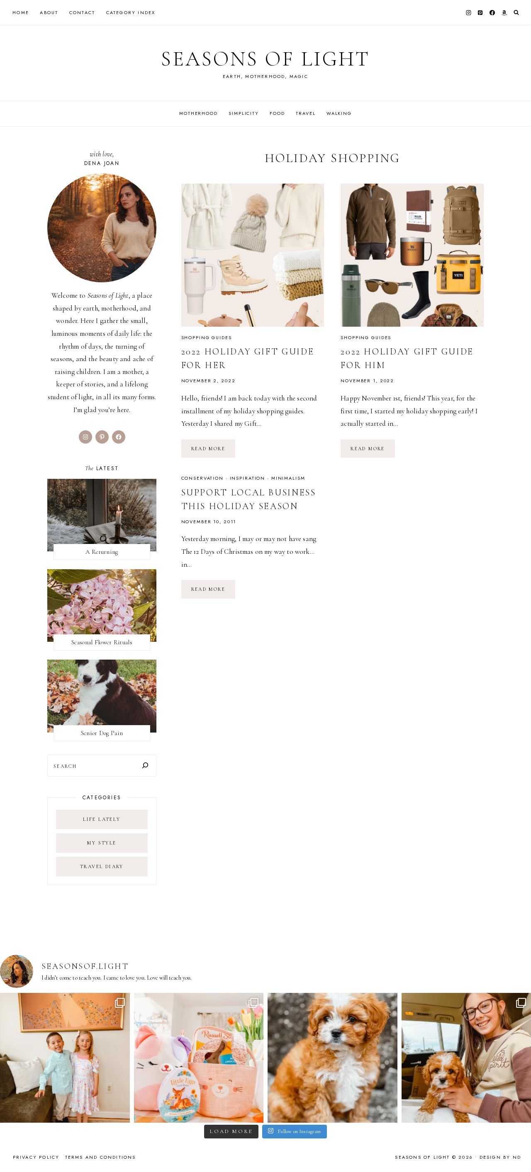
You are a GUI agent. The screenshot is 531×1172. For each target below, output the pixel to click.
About (49, 12)
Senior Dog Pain (102, 733)
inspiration (248, 478)
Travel (305, 113)
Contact (82, 12)
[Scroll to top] (517, 1149)
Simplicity (244, 113)
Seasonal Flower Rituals (101, 642)
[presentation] (252, 255)
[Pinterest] (480, 12)
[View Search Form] (516, 12)
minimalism (288, 478)
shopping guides (206, 337)
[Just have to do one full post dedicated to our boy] (332, 1058)
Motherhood (198, 113)
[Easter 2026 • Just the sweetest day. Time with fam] (65, 1058)
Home (20, 12)
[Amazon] (504, 12)
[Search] (145, 765)
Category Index (131, 12)
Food (277, 113)
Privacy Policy (36, 1157)
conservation (202, 478)
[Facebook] (492, 12)
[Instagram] (468, 12)
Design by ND (500, 1157)
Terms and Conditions (100, 1157)
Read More (213, 451)
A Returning (101, 552)
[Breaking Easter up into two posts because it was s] (199, 1058)
